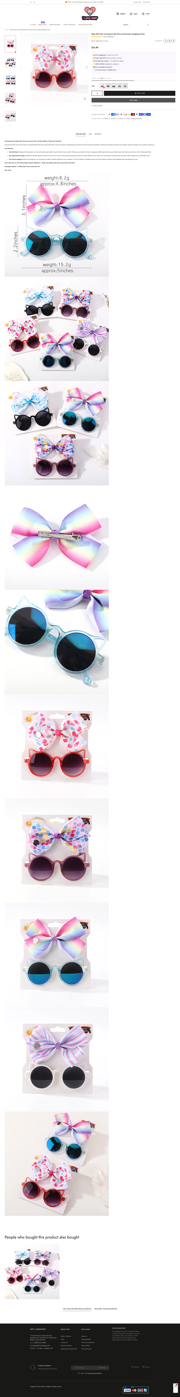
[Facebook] (31, 2)
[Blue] (125, 85)
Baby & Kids (42, 24)
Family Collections (69, 24)
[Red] (102, 85)
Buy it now (133, 100)
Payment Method (66, 1345)
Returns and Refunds (88, 1342)
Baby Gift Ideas (55, 24)
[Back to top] (175, 1390)
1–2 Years (105, 118)
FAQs (62, 1339)
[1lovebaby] (90, 13)
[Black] (113, 85)
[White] (119, 85)
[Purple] (108, 85)
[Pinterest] (34, 2)
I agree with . (91, 1373)
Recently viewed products (105, 1308)
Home (34, 24)
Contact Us (64, 1342)
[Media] (85, 99)
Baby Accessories (136, 118)
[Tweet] (169, 41)
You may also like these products (77, 1308)
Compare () (137, 2)
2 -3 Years (112, 118)
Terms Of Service (86, 1349)
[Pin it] (173, 41)
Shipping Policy (86, 1339)
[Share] (165, 41)
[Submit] (148, 24)
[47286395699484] (53, 67)
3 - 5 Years (120, 118)
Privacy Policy (85, 1345)
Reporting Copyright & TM (69, 1349)
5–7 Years (127, 118)
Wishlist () (146, 2)
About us (84, 1336)
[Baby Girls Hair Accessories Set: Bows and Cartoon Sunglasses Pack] (10, 62)
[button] (20, 67)
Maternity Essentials (85, 24)
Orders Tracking (66, 1336)
